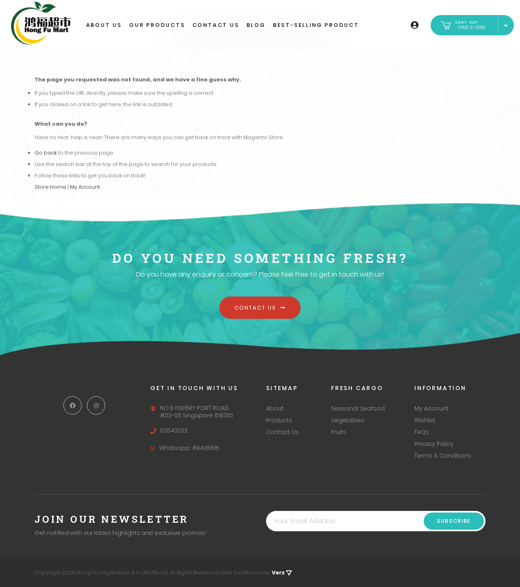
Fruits (338, 432)
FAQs (421, 432)
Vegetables (347, 420)
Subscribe (454, 521)
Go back (46, 153)
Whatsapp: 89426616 (189, 448)
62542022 (174, 430)
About (275, 408)
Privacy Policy (433, 444)
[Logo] (41, 23)
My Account (85, 187)
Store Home (50, 187)
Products (279, 420)
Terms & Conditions (442, 456)
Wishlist (425, 420)
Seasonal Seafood (358, 408)
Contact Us (256, 308)
